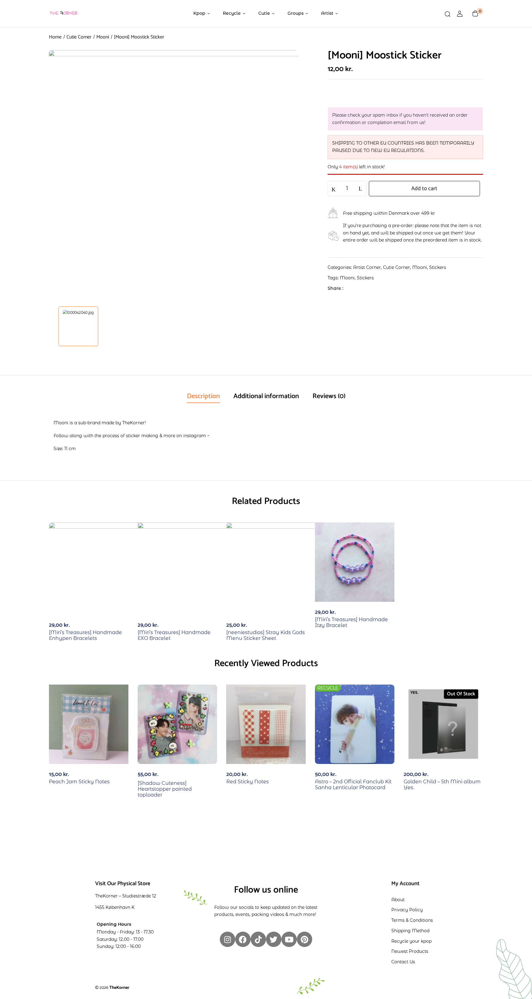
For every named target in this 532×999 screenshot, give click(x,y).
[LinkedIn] (370, 288)
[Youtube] (289, 939)
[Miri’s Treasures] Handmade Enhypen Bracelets (85, 635)
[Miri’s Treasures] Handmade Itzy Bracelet (351, 622)
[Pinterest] (304, 939)
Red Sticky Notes (247, 782)
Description (203, 396)
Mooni (102, 37)
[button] (475, 13)
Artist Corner (367, 267)
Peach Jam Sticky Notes (79, 782)
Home (55, 37)
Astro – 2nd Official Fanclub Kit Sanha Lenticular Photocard (353, 784)
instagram (194, 435)
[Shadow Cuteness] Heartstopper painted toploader (165, 789)
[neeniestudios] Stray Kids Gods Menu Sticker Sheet (265, 635)
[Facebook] (351, 288)
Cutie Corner (78, 37)
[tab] (203, 397)
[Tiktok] (258, 939)
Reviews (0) (328, 396)
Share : (335, 288)
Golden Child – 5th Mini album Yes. (442, 784)
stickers (365, 278)
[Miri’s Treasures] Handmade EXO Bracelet (174, 635)
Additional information (266, 396)
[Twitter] (360, 288)
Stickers (437, 267)
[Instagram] (227, 939)
